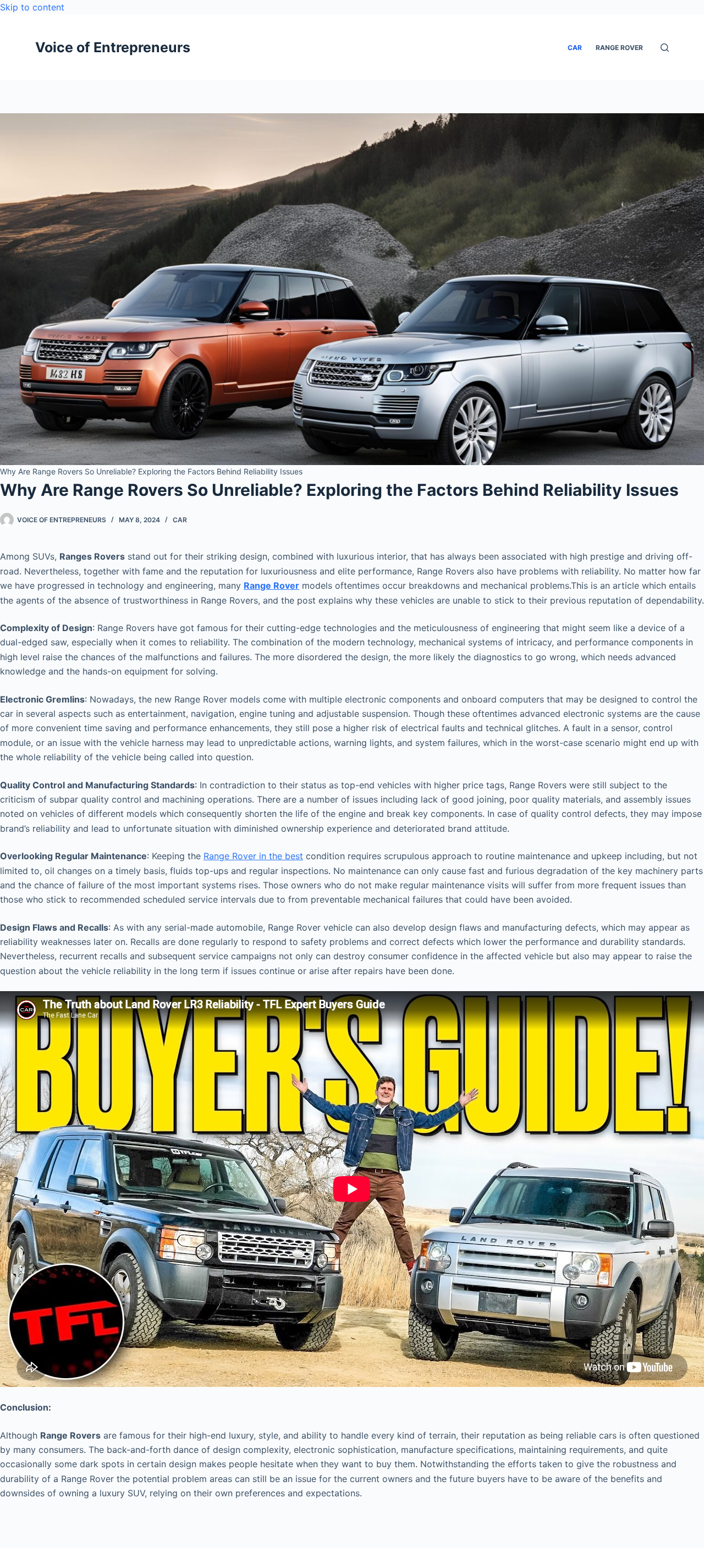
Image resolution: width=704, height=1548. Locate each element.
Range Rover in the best (253, 855)
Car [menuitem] (575, 47)
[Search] (665, 47)
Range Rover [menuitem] (619, 47)
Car (180, 520)
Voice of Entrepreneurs (112, 47)
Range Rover (271, 585)
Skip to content (32, 7)
